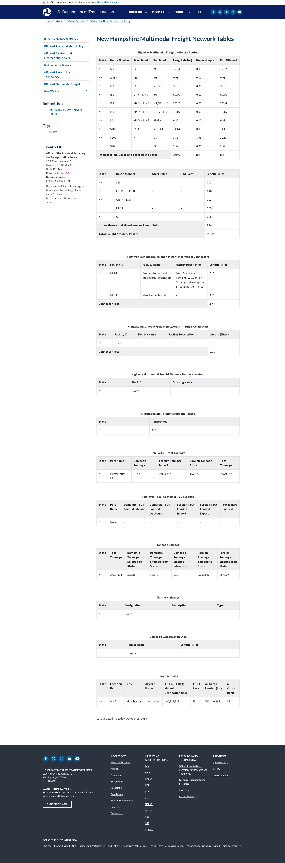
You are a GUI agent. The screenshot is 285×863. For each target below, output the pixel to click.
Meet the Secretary (121, 762)
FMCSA (148, 778)
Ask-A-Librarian (186, 796)
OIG (147, 817)
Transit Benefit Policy (122, 800)
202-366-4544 (62, 173)
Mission (59, 21)
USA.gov (47, 845)
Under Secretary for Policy (61, 39)
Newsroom (116, 775)
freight (53, 131)
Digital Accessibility (231, 845)
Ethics (152, 845)
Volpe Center (186, 790)
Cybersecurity (220, 762)
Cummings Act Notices (135, 845)
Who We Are (51, 91)
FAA (147, 766)
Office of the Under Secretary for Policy (110, 21)
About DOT (136, 12)
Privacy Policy (61, 845)
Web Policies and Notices (172, 845)
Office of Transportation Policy (64, 46)
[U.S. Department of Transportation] (78, 12)
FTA (147, 791)
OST (147, 823)
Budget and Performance (92, 845)
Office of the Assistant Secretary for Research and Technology (193, 770)
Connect (181, 12)
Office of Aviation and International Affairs (58, 55)
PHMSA (149, 829)
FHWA (148, 772)
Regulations (117, 794)
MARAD (149, 804)
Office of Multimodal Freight (62, 84)
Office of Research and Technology (58, 74)
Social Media (117, 781)
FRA (147, 785)
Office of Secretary (76, 21)
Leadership (116, 787)
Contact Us (117, 813)
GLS (147, 797)
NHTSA (148, 810)
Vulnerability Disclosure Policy (202, 845)
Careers (115, 807)
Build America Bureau (57, 65)
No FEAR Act (114, 845)
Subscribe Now (57, 804)
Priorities (159, 12)
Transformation (221, 775)
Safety (216, 768)
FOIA (73, 845)
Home (49, 21)
